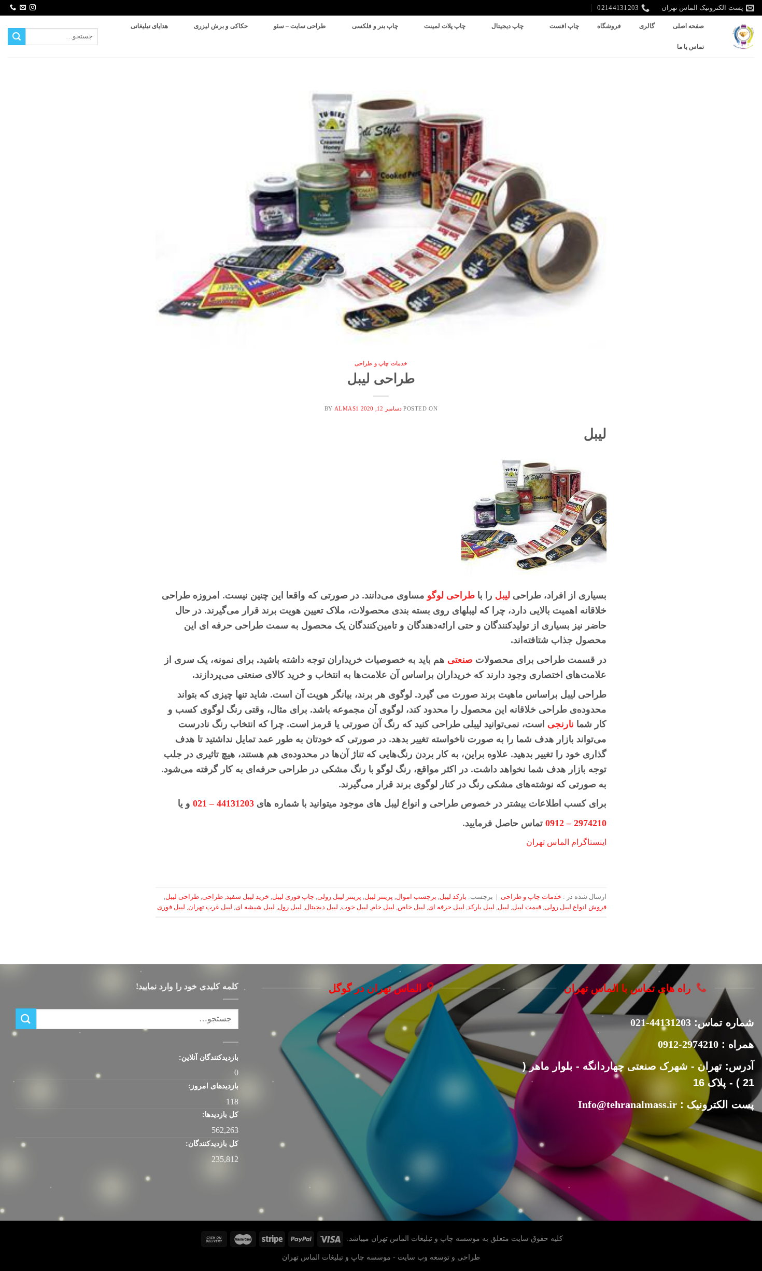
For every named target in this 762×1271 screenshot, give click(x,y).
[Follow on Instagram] (33, 7)
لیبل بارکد (481, 907)
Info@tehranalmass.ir (627, 1104)
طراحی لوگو (451, 595)
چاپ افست (564, 26)
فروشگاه (609, 26)
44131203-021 (660, 1022)
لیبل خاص (411, 907)
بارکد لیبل (453, 896)
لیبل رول (290, 907)
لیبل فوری (171, 907)
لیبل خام (382, 907)
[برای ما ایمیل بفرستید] (23, 7)
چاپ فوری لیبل (293, 896)
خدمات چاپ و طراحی (381, 363)
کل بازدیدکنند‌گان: (211, 1143)
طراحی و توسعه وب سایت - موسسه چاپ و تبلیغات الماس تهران (381, 1257)
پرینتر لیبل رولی (339, 896)
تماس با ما (690, 46)
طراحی (212, 896)
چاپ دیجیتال (507, 26)
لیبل (502, 595)
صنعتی (460, 659)
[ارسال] (16, 37)
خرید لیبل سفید (247, 896)
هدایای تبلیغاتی (149, 26)
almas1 (346, 408)
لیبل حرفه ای (446, 907)
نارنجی (560, 724)
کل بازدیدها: (219, 1114)
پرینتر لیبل (378, 896)
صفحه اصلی (688, 26)
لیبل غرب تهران (210, 907)
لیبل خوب (354, 907)
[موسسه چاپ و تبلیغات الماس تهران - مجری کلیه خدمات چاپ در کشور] (743, 36)
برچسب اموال (416, 896)
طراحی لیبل (381, 378)
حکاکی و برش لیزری (221, 26)
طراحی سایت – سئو (300, 26)
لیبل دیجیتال (321, 907)
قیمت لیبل (526, 907)
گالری (647, 26)
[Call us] (13, 7)
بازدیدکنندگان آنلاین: (207, 1057)
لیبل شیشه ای (255, 907)
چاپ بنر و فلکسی (375, 26)
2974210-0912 (688, 1044)
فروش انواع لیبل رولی (575, 907)
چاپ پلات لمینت (444, 26)
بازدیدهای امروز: (212, 1086)
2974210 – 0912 (575, 823)
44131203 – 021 (223, 803)
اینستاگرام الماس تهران (565, 842)
